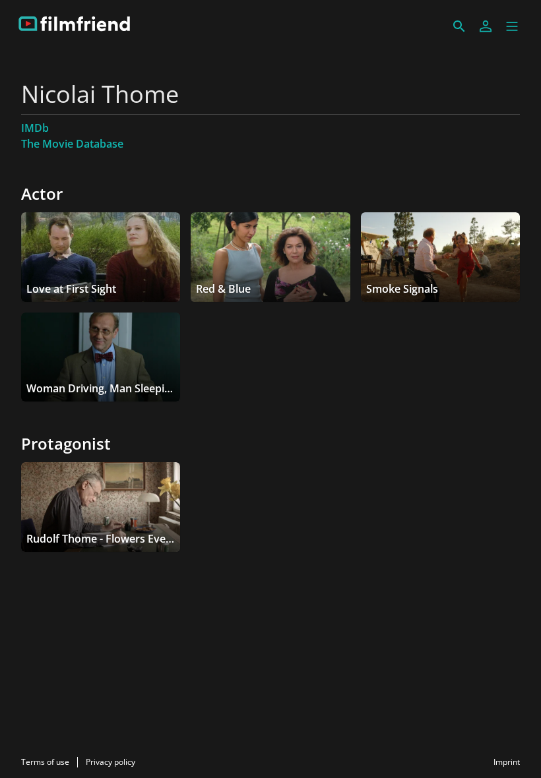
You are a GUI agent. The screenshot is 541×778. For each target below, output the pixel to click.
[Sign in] (485, 26)
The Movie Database (72, 143)
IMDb (35, 128)
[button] (512, 26)
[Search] (459, 26)
